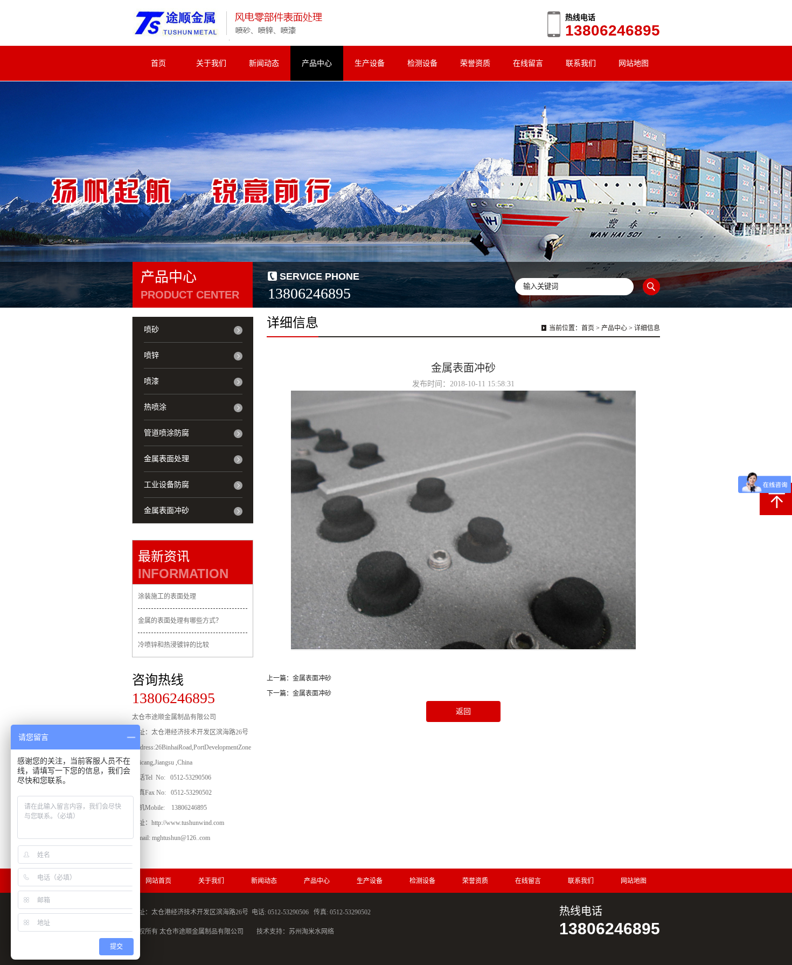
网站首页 (158, 881)
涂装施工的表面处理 (167, 596)
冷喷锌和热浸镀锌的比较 (173, 645)
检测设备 (422, 63)
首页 (158, 63)
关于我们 (211, 63)
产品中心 (317, 63)
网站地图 (634, 63)
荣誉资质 (475, 63)
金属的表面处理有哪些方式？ (180, 620)
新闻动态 (264, 63)
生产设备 (370, 63)
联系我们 (581, 63)
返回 (463, 711)
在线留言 (528, 63)
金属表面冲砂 (312, 678)
